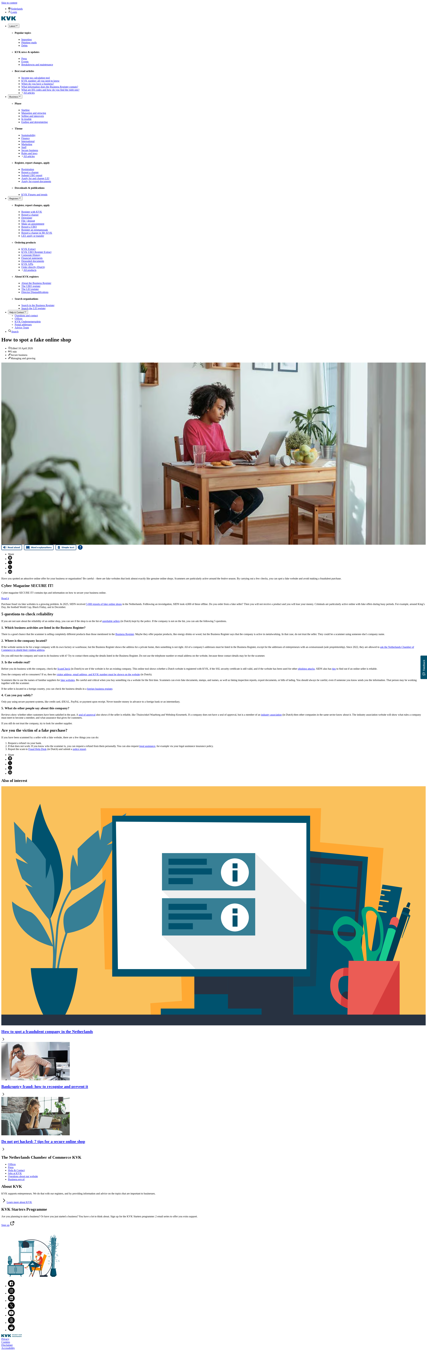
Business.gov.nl (16, 1179)
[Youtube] (11, 1315)
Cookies (5, 1342)
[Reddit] (11, 1330)
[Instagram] (11, 1293)
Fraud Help (37, 749)
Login (14, 12)
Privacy (5, 1339)
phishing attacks (306, 668)
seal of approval (87, 714)
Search (15, 331)
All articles (29, 92)
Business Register (124, 634)
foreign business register (99, 688)
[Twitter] (11, 1308)
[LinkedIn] (11, 1300)
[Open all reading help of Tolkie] (80, 547)
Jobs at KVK (15, 1173)
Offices (12, 1164)
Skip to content (9, 2)
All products (29, 270)
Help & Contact (16, 1170)
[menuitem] (217, 8)
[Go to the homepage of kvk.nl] (8, 19)
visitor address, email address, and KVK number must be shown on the (98, 674)
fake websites (68, 680)
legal (147, 746)
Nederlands (17, 8)
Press (11, 1167)
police (79, 749)
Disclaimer (7, 1345)
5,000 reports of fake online (104, 604)
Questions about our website (23, 1176)
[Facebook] (11, 1286)
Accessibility (8, 1348)
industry (271, 714)
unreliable (111, 621)
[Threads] (11, 1322)
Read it (5, 598)
